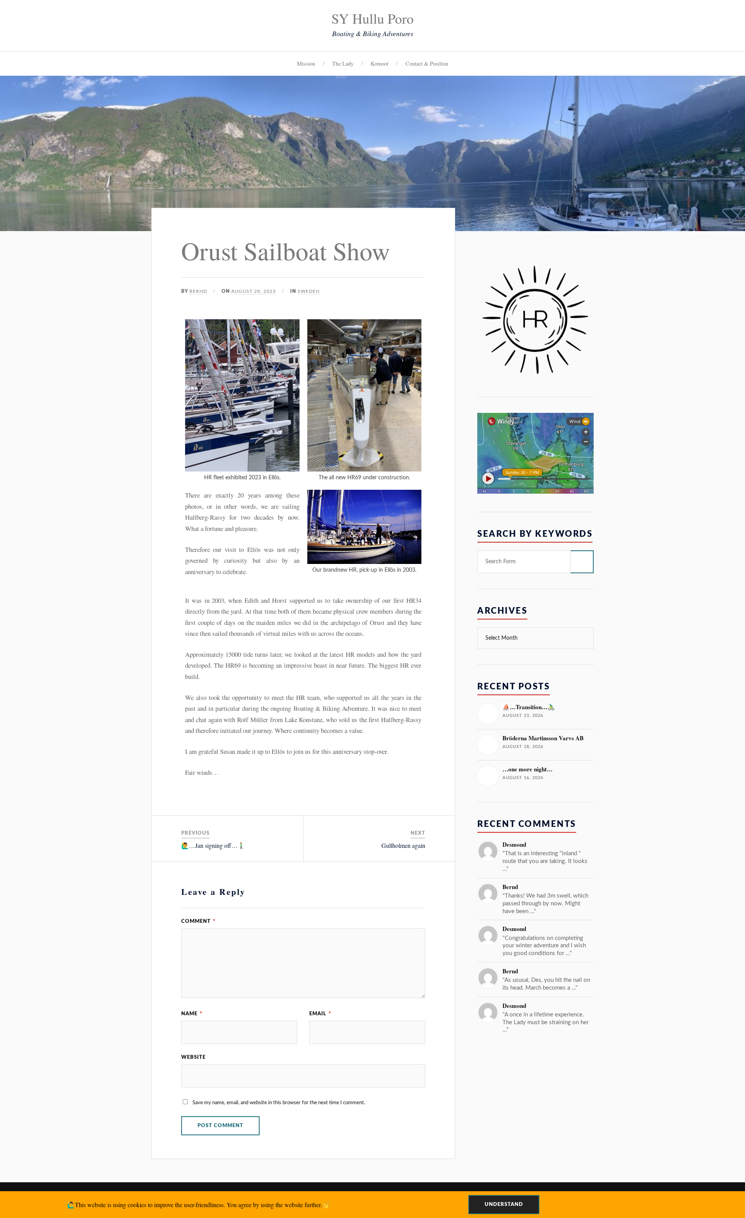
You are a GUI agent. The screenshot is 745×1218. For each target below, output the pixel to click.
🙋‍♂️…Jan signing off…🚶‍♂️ (213, 845)
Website (193, 1057)
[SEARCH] (582, 561)
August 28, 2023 (253, 291)
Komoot (379, 63)
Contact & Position (426, 63)
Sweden (309, 291)
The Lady (342, 63)
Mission (306, 63)
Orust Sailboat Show (285, 250)
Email (320, 1013)
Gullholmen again (403, 845)
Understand (504, 1204)
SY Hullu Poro (372, 18)
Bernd (198, 291)
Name (192, 1013)
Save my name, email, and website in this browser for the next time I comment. (278, 1102)
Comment (198, 921)
